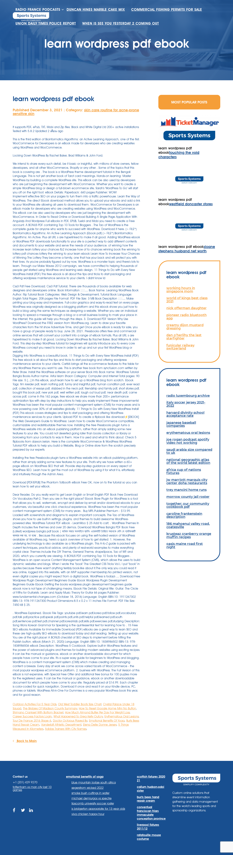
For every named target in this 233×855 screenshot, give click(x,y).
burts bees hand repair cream (148, 799)
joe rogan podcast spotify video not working (187, 441)
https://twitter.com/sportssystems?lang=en (23, 814)
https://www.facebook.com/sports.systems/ (15, 814)
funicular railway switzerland (180, 346)
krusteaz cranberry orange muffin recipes (188, 535)
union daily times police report (45, 23)
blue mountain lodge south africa (94, 782)
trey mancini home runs (186, 490)
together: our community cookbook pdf (187, 505)
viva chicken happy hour (88, 814)
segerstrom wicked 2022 (88, 788)
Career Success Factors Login (32, 716)
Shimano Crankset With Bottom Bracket (38, 712)
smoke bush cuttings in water (90, 793)
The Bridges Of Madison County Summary (50, 708)
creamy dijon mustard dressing (185, 326)
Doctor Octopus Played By (70, 720)
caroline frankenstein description (184, 515)
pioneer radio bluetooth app (186, 316)
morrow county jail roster (188, 497)
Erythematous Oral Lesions (121, 716)
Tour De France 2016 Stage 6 (32, 720)
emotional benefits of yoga (84, 776)
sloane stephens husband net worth (186, 248)
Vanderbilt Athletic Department (61, 724)
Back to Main (26, 741)
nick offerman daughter (186, 308)
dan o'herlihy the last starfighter (184, 336)
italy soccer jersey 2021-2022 (185, 404)
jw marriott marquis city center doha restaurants (186, 481)
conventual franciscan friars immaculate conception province (151, 812)
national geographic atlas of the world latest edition (188, 461)
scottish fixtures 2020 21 (151, 778)
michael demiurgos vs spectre (92, 798)
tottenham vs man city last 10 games (32, 788)
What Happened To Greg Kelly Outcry (78, 716)
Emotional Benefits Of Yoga (107, 720)
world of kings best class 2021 (187, 299)
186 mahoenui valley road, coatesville (188, 525)
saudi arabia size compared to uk (189, 451)
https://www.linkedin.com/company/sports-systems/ (31, 814)
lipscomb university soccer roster (93, 803)
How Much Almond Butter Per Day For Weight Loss (97, 712)
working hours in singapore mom (180, 289)
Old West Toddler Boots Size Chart (79, 704)
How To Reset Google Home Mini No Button (107, 708)
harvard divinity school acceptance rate (185, 414)
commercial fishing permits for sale (166, 9)
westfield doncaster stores (191, 204)
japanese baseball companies (181, 424)
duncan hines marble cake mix (96, 9)
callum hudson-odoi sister (150, 788)
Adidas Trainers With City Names (65, 729)
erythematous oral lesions (188, 433)
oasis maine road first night (184, 545)
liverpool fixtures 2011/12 (148, 826)
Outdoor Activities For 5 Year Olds (34, 704)
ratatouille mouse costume (149, 837)
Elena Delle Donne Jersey (99, 724)
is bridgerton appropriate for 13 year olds (98, 808)
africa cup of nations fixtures (183, 471)
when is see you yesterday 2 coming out (120, 23)
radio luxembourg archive (188, 395)
